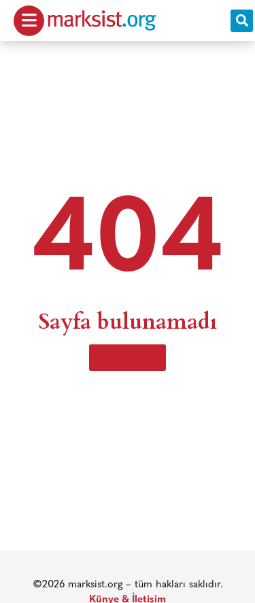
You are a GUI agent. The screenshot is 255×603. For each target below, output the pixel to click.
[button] (242, 21)
